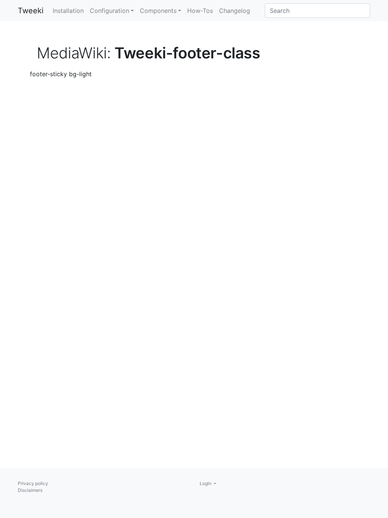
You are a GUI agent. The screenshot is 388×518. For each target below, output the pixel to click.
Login (206, 483)
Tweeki (31, 10)
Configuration (109, 10)
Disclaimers (30, 490)
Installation (68, 10)
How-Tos (200, 10)
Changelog (234, 10)
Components (158, 10)
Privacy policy (33, 483)
